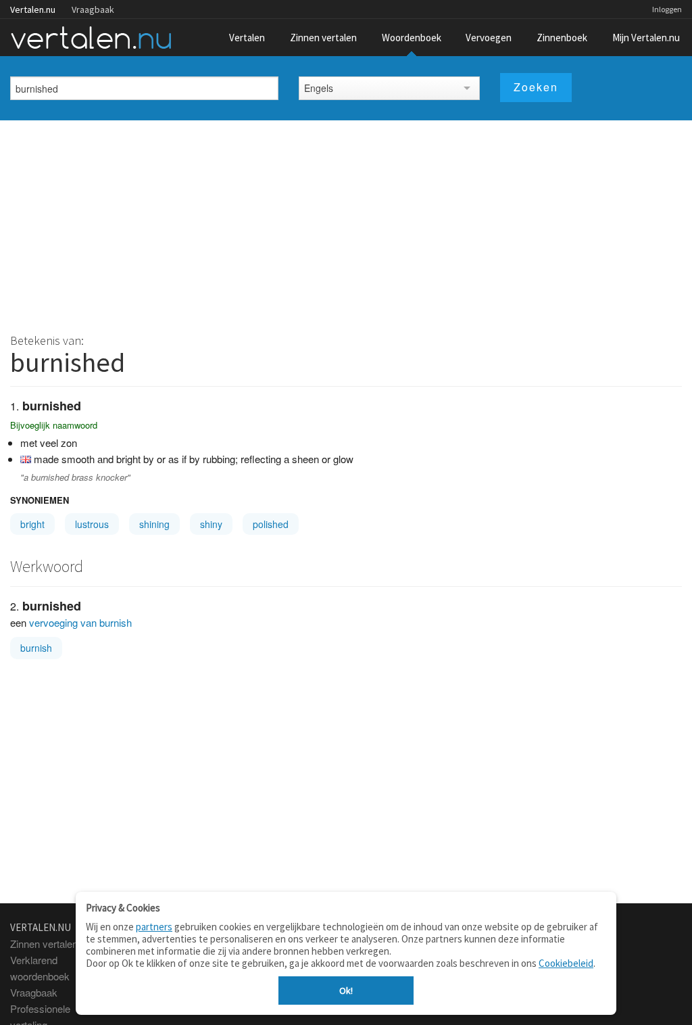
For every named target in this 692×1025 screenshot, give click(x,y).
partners (154, 926)
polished (271, 524)
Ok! (346, 990)
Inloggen (667, 9)
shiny (211, 524)
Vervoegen (489, 37)
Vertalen (247, 37)
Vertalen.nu (32, 9)
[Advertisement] (346, 221)
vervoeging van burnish (80, 622)
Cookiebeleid (566, 963)
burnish (36, 647)
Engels (318, 88)
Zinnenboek (562, 37)
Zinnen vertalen (323, 37)
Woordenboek (411, 37)
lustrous (92, 524)
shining (154, 524)
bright (32, 524)
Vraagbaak (93, 9)
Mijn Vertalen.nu (646, 37)
